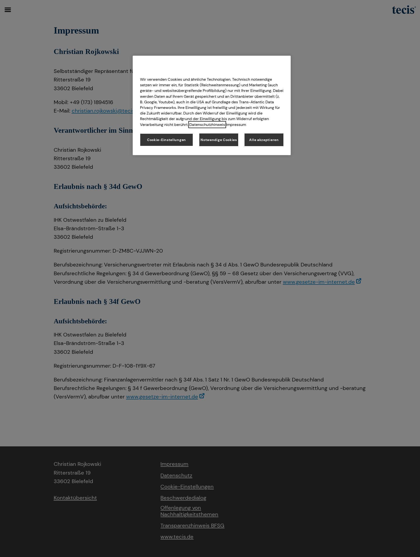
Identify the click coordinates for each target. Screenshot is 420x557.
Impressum (236, 124)
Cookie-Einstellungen (166, 140)
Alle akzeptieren (264, 140)
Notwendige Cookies (219, 140)
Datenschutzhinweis (207, 124)
